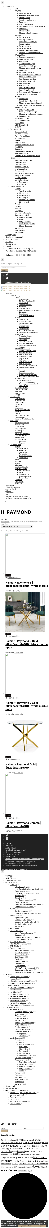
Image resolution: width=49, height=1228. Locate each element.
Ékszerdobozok (25, 226)
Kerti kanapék (24, 83)
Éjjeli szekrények (26, 59)
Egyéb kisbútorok (22, 180)
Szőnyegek (19, 210)
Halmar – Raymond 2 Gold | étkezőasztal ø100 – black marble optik (26, 644)
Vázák (21, 219)
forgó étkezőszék (34, 1146)
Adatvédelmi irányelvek (36, 1226)
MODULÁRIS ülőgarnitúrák (25, 968)
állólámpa (21, 1167)
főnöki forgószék (14, 1148)
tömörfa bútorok (31, 1164)
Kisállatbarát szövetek (19, 1101)
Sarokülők (19, 147)
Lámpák (18, 189)
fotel (45, 1145)
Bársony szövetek (17, 1095)
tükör (2, 1167)
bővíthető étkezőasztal (11, 1142)
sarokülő (17, 1161)
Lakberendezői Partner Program (19, 248)
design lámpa (29, 1142)
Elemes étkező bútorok (28, 33)
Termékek (9, 6)
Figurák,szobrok (25, 217)
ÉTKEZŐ (18, 11)
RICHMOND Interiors (23, 118)
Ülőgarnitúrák (24, 37)
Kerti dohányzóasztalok (28, 94)
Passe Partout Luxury (23, 136)
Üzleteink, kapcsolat (14, 237)
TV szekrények (25, 46)
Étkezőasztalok (25, 13)
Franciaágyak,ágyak (27, 57)
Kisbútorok (14, 158)
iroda (14, 1151)
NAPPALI (18, 35)
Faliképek (18, 206)
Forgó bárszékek (26, 24)
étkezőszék (9, 1170)
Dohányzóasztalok (26, 39)
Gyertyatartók (20, 230)
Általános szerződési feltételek (17, 863)
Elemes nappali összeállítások (31, 52)
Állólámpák (23, 193)
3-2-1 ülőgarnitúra (8, 1140)
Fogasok (22, 184)
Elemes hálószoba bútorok (30, 68)
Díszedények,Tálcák (27, 224)
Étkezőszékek (24, 17)
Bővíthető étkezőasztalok (29, 15)
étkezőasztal (40, 1166)
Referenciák (10, 244)
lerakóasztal (14, 1154)
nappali (16, 1157)
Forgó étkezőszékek (27, 20)
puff (31, 1158)
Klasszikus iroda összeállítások (31, 105)
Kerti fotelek (24, 85)
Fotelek (18, 140)
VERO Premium (21, 131)
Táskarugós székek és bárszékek (32, 26)
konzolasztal (5, 1154)
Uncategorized (11, 1088)
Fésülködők (24, 61)
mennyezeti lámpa (26, 1154)
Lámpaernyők (24, 202)
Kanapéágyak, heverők (24, 151)
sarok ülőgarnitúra (31, 1161)
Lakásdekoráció (17, 186)
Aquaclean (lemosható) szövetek (23, 1092)
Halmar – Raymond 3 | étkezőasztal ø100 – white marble (26, 584)
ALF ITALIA (19, 1140)
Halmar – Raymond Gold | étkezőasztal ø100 (21, 766)
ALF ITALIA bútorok (22, 120)
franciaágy (5, 1148)
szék (42, 1161)
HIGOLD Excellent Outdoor (30, 74)
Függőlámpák (24, 195)
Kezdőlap (5, 522)
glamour (36, 1148)
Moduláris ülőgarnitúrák (24, 145)
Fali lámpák (23, 197)
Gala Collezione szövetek (15, 1090)
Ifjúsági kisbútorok (26, 109)
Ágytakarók (19, 228)
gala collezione (26, 1148)
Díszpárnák (19, 232)
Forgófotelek (20, 142)
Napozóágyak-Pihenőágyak (30, 92)
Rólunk (8, 246)
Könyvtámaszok (25, 221)
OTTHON (14, 9)
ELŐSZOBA (14, 928)
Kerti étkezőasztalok (27, 88)
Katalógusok (10, 235)
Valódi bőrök (15, 1103)
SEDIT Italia (19, 123)
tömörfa (22, 1164)
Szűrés (4, 1131)
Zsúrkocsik (23, 182)
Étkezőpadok (24, 31)
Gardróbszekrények (27, 63)
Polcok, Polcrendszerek (28, 50)
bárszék (37, 1139)
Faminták (14, 1099)
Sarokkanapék (20, 966)
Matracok (23, 70)
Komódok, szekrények (28, 42)
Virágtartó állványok (23, 175)
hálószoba (6, 1151)
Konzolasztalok (25, 44)
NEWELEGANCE (24, 1157)
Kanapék (18, 149)
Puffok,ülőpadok (21, 153)
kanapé (21, 1151)
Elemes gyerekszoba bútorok (31, 114)
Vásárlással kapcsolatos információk (21, 251)
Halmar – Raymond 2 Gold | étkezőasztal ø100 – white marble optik (26, 706)
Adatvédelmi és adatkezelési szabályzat (21, 865)
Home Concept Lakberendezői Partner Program (24, 858)
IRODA (17, 96)
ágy (15, 1167)
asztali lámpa (28, 1140)
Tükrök (17, 204)
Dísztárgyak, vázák (22, 215)
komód (39, 1151)
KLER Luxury (20, 138)
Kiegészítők (10, 1007)
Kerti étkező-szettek (27, 81)
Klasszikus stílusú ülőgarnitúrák (27, 155)
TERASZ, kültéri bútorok (24, 72)
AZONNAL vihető (21, 125)
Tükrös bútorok (21, 177)
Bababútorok (24, 116)
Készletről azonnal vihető (15, 850)
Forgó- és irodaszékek (28, 101)
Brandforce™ (23, 869)
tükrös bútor (42, 1163)
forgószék (23, 1146)
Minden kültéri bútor (27, 77)
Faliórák (18, 208)
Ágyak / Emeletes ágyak (28, 112)
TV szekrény (15, 1164)
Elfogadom (22, 1226)
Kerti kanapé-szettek (27, 79)
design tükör (42, 1142)
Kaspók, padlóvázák (23, 213)
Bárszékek (23, 22)
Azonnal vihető (11, 239)
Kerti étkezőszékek (26, 90)
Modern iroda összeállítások (30, 103)
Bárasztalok (23, 28)
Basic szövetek (16, 1097)
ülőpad (30, 1171)
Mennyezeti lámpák (27, 200)
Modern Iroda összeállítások (21, 983)
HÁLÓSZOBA (19, 55)
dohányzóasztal (10, 1145)
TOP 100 (8, 876)
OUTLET (18, 127)
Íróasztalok (23, 98)
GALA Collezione (21, 134)
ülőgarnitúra (22, 1171)
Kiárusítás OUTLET (13, 854)
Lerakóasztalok (25, 48)
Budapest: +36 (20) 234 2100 (18, 255)
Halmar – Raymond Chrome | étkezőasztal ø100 (23, 824)
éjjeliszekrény (28, 1167)
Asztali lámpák (25, 191)
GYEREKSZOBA (21, 107)
